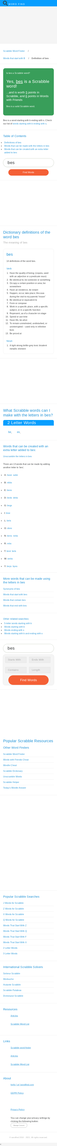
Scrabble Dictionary (13, 771)
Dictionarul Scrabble (13, 996)
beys (9, 566)
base (9, 475)
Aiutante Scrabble (12, 985)
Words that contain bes (14, 600)
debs (15, 498)
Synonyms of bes (11, 589)
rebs (9, 543)
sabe (15, 475)
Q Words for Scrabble (13, 920)
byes (15, 566)
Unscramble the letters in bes (17, 456)
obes (9, 528)
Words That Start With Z (15, 925)
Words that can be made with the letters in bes (26, 146)
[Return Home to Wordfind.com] (5, 5)
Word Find (16, 4)
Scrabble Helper (11, 782)
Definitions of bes (12, 142)
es (18, 432)
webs (10, 559)
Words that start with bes (15, 594)
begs (9, 505)
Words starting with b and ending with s (23, 633)
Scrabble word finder (21, 1048)
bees (9, 490)
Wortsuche (8, 979)
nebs (15, 536)
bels (9, 521)
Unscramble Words (12, 776)
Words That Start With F (15, 937)
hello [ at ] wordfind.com (22, 1085)
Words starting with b (14, 627)
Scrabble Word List (20, 1024)
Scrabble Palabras (12, 990)
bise (8, 513)
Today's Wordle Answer (14, 788)
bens (9, 536)
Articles (14, 1016)
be (9, 432)
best (9, 551)
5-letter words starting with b (18, 623)
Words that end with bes (15, 606)
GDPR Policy (17, 1093)
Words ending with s (14, 630)
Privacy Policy (18, 1109)
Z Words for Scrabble (13, 909)
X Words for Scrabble (13, 914)
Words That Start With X (15, 942)
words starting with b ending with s (29, 124)
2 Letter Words (10, 948)
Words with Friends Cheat (16, 760)
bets (14, 551)
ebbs (9, 482)
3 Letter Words (10, 953)
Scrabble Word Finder (14, 754)
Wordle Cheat (10, 765)
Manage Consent (18, 1125)
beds (9, 498)
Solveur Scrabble (11, 973)
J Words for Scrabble (13, 903)
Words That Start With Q (15, 931)
